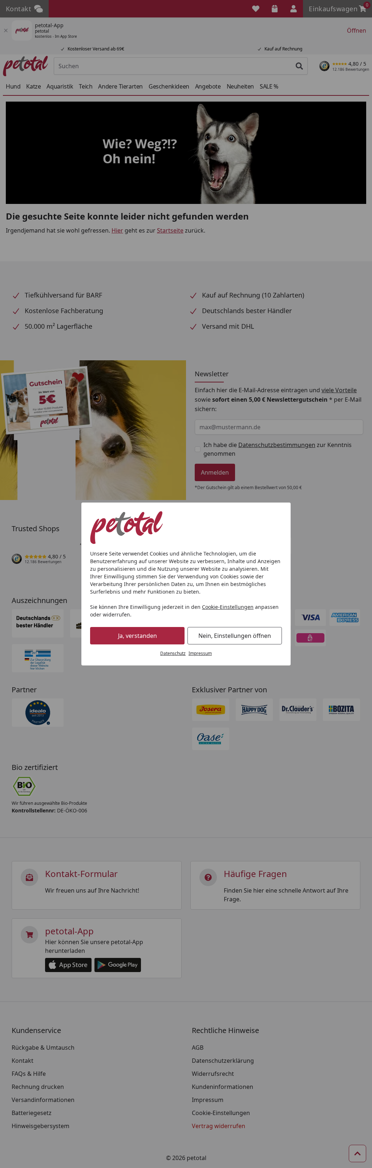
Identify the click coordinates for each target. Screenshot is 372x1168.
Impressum (200, 653)
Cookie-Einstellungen (228, 606)
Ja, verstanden (137, 636)
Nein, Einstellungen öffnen (234, 636)
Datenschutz (173, 653)
